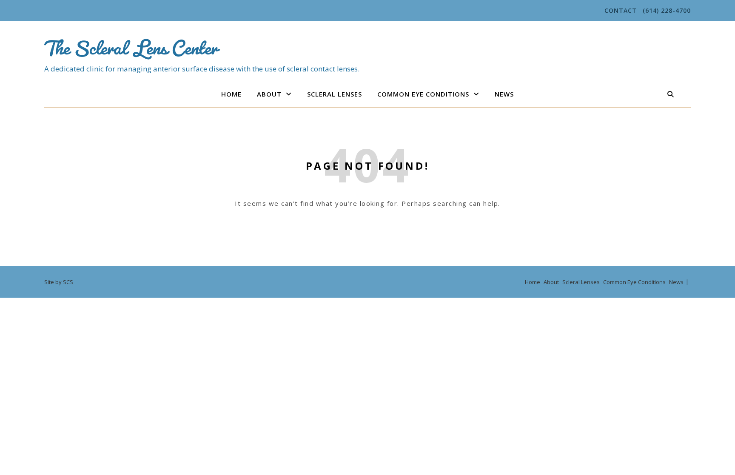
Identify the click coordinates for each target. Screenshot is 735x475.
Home (231, 94)
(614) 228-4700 (667, 10)
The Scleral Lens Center (130, 43)
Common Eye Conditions (423, 94)
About (269, 94)
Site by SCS (58, 282)
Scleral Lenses (334, 94)
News (504, 94)
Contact (620, 10)
